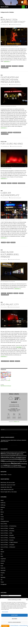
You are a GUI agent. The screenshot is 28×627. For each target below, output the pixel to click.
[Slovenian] (6, 376)
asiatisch (13, 452)
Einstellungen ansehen (14, 622)
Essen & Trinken (4, 523)
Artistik (9, 452)
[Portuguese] (10, 374)
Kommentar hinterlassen (15, 24)
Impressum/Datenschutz (14, 625)
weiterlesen (7, 61)
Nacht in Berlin (4, 6)
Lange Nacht (3, 558)
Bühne (3, 454)
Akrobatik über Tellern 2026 (6, 487)
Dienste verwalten (5, 611)
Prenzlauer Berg (17, 132)
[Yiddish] (5, 377)
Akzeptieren (14, 615)
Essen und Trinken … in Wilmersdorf (8, 547)
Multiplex (10, 132)
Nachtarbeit (3, 570)
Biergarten (24, 452)
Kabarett (2, 551)
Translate (8, 380)
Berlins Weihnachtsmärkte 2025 (7, 489)
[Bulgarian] (2, 372)
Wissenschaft (17, 467)
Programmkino (5, 67)
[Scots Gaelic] (7, 376)
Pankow (21, 293)
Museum (10, 461)
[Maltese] (6, 374)
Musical (14, 461)
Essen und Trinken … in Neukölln (7, 535)
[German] (1, 373)
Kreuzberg (23, 457)
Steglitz (6, 465)
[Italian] (7, 373)
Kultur (2, 556)
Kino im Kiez (4, 132)
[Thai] (1, 377)
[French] (10, 372)
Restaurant (15, 463)
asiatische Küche (18, 452)
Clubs (2, 514)
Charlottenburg (13, 454)
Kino (2, 17)
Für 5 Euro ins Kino (12, 144)
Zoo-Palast (19, 347)
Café (7, 454)
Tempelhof (11, 465)
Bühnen (2, 512)
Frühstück (25, 455)
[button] (27, 599)
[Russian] (2, 376)
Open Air (21, 461)
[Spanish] (9, 376)
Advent (2, 452)
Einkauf (2, 519)
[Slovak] (5, 376)
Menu (24, 459)
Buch (2, 509)
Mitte (8, 242)
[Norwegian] (7, 374)
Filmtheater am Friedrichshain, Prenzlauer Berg (10, 79)
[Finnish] (9, 372)
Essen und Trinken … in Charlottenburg (8, 526)
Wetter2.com (16, 421)
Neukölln (17, 461)
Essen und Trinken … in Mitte (6, 533)
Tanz (9, 465)
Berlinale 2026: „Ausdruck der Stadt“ (8, 484)
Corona (20, 454)
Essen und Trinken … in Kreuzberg (7, 530)
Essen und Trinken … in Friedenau (7, 528)
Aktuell (2, 141)
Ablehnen (14, 618)
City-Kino (3, 242)
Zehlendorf (23, 467)
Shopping (2, 572)
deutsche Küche (4, 455)
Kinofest (9, 183)
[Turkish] (2, 377)
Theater (15, 465)
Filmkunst (4, 183)
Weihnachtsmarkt (4, 467)
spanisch (2, 465)
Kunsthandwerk (4, 459)
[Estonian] (7, 372)
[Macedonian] (5, 374)
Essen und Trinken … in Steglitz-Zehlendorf (9, 542)
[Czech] (5, 372)
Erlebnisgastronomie (5, 521)
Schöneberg (23, 463)
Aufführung (3, 502)
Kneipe (18, 457)
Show (2, 575)
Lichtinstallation (18, 459)
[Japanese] (9, 373)
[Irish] (6, 373)
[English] (6, 372)
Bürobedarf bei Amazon (6, 440)
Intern (2, 549)
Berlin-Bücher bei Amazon (6, 385)
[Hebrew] (3, 373)
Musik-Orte (3, 568)
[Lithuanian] (2, 374)
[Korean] (10, 373)
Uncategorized (3, 584)
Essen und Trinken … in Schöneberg (8, 537)
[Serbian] (3, 376)
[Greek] (2, 373)
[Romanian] (1, 376)
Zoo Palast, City (10, 304)
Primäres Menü (26, 6)
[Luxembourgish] (3, 374)
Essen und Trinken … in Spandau (7, 540)
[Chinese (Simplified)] (3, 372)
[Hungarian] (5, 373)
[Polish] (9, 374)
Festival (10, 455)
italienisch (4, 457)
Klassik (15, 457)
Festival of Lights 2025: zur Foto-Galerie (9, 491)
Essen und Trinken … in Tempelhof (7, 544)
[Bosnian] (1, 372)
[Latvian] (1, 374)
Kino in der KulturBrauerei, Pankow (10, 254)
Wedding (19, 465)
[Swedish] (10, 376)
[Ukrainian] (3, 377)
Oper (25, 461)
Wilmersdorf (11, 467)
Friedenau (20, 455)
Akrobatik (6, 452)
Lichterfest (10, 459)
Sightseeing (3, 577)
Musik (2, 565)
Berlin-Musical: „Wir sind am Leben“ (8, 482)
